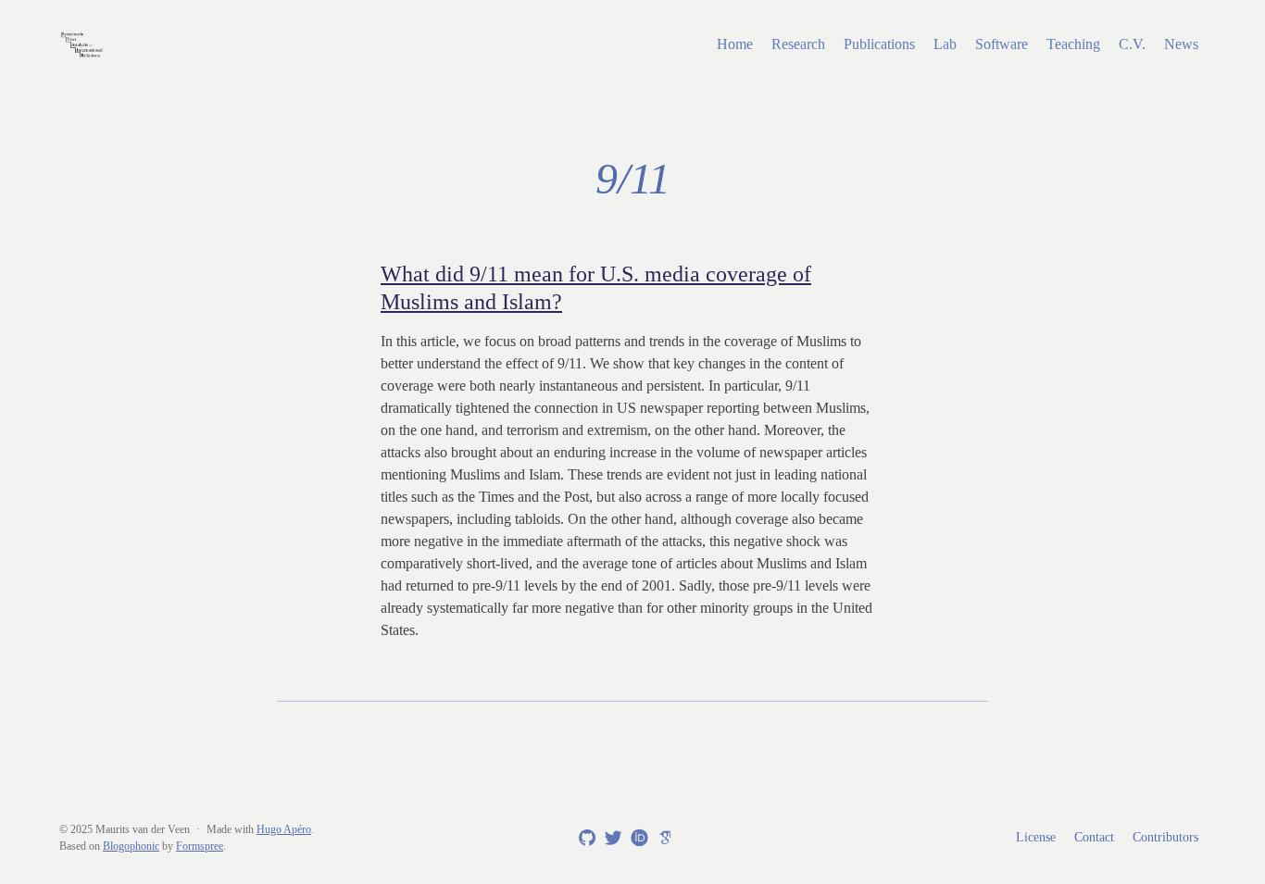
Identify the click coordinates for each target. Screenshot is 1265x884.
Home (735, 44)
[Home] (248, 44)
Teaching (1073, 44)
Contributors (1165, 837)
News (1181, 44)
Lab (945, 44)
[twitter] (610, 838)
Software (1001, 44)
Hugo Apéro (284, 829)
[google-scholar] (662, 836)
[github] (584, 838)
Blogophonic (131, 846)
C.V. (1132, 44)
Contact (1094, 837)
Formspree (199, 846)
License (1036, 837)
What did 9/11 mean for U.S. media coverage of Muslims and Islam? (596, 288)
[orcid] (636, 836)
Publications (879, 44)
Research (798, 44)
